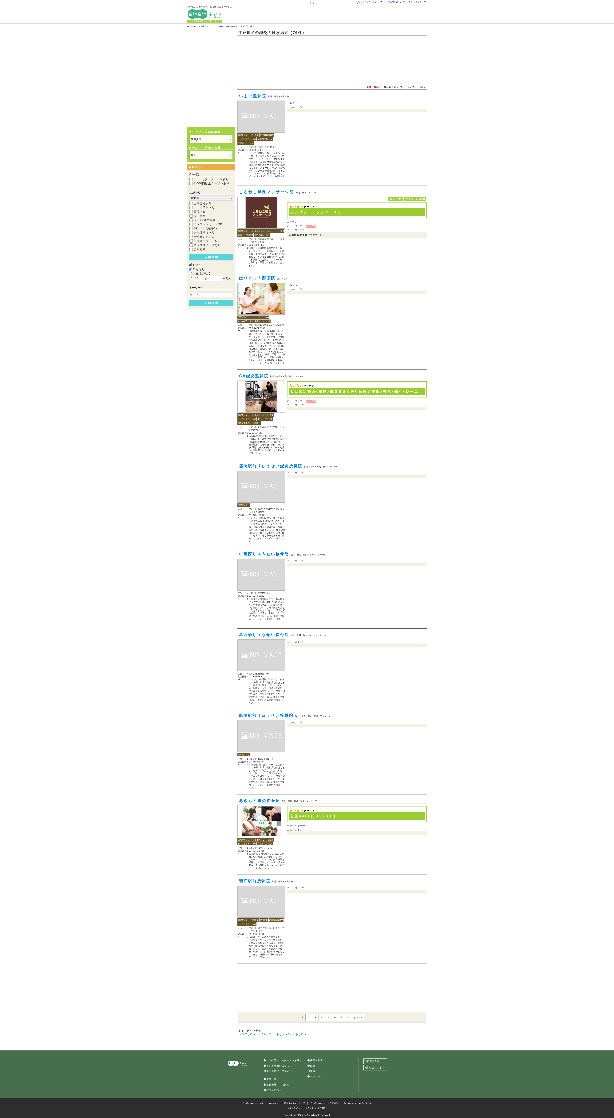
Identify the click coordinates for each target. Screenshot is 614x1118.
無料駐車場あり (204, 232)
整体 (312, 1071)
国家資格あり (202, 203)
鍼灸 (312, 1065)
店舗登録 (375, 1061)
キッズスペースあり (207, 245)
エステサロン (247, 1034)
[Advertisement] (334, 14)
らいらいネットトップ (253, 1103)
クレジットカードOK (207, 224)
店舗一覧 (271, 1079)
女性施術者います (205, 236)
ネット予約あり (204, 207)
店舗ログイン (421, 2)
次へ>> (358, 1017)
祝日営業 (199, 216)
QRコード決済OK (205, 228)
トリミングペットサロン (291, 1034)
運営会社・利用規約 (277, 1084)
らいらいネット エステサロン (324, 1103)
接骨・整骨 (316, 1060)
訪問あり (199, 249)
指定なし (199, 269)
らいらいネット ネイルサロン (357, 1103)
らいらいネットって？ (374, 2)
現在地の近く (202, 273)
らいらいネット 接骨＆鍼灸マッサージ (287, 1103)
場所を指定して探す (277, 1071)
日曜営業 (199, 211)
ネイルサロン (266, 1034)
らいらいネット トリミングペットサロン (307, 1108)
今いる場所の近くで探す (280, 1065)
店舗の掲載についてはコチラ (399, 2)
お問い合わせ (274, 1089)
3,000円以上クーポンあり (211, 183)
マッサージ (316, 1076)
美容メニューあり (205, 241)
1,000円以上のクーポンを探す (284, 1060)
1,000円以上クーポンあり (211, 179)
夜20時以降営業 (204, 220)
